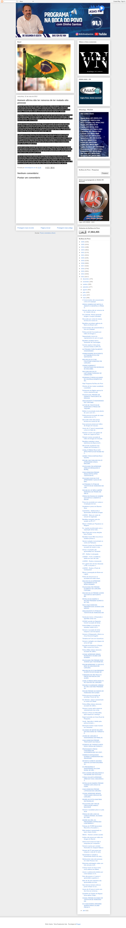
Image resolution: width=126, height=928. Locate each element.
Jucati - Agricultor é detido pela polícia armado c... (92, 722)
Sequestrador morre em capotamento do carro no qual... (93, 337)
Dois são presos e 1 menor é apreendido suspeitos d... (91, 877)
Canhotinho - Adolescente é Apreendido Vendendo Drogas (92, 511)
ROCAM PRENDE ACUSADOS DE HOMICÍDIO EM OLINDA (93, 691)
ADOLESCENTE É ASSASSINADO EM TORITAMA (93, 401)
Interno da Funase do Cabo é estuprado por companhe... (91, 842)
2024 (83, 247)
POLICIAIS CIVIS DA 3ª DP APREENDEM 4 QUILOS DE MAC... (91, 479)
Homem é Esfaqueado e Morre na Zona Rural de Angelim (93, 635)
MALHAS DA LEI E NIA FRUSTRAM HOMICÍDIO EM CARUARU (92, 361)
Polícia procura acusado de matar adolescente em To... (92, 416)
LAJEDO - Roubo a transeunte (91, 561)
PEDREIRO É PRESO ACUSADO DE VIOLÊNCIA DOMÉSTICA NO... (92, 379)
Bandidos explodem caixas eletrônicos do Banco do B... (91, 442)
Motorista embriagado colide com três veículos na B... (92, 864)
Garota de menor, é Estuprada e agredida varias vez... (92, 617)
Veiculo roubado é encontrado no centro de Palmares (92, 542)
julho (84, 292)
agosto (85, 289)
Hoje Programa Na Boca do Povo (92, 383)
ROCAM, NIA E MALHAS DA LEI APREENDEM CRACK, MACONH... (92, 462)
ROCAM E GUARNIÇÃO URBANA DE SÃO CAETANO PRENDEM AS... (92, 686)
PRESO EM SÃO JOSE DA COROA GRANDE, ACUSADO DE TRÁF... (92, 815)
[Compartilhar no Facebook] (52, 168)
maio (84, 297)
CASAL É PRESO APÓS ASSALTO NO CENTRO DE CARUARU (93, 681)
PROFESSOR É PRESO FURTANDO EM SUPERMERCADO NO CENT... (92, 750)
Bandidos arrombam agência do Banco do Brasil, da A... (92, 324)
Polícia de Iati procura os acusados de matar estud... (91, 577)
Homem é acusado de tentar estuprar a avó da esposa (91, 630)
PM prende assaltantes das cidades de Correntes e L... (91, 446)
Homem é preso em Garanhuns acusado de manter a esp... (92, 546)
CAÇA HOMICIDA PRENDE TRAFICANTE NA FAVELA (91, 741)
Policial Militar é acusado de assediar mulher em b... (91, 626)
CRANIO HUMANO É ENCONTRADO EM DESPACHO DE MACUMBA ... (93, 367)
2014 (83, 274)
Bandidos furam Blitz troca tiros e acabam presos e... (92, 537)
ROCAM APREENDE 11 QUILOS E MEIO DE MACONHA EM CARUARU (93, 666)
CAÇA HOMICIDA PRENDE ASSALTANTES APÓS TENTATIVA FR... (90, 474)
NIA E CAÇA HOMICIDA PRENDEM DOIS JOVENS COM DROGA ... (93, 606)
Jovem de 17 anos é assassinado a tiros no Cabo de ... (92, 429)
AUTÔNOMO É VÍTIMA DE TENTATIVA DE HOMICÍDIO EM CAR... (93, 485)
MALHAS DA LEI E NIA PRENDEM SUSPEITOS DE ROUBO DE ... (93, 671)
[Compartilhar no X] (50, 168)
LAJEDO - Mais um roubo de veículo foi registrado (91, 516)
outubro (85, 284)
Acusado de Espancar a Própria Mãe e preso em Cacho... (92, 646)
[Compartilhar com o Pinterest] (54, 168)
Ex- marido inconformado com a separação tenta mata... (92, 529)
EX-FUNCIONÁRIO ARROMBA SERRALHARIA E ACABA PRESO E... (91, 905)
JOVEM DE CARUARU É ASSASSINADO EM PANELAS (92, 736)
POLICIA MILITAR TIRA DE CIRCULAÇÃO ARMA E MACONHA (90, 805)
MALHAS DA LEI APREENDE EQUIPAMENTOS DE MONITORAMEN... (91, 582)
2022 (83, 252)
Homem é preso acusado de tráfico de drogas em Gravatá (92, 438)
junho (85, 295)
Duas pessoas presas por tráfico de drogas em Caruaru (92, 424)
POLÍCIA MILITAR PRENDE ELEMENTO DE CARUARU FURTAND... (91, 588)
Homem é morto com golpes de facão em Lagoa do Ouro (92, 433)
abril (84, 910)
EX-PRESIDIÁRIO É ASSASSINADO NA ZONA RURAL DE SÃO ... (91, 768)
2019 (83, 260)
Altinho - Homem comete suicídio (92, 834)
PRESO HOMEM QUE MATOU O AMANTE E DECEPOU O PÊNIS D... (93, 306)
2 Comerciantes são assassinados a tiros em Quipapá (93, 300)
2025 (83, 244)
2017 (83, 266)
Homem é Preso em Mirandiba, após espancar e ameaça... (92, 713)
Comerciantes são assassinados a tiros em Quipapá (93, 328)
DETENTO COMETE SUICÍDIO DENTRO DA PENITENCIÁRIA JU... (92, 762)
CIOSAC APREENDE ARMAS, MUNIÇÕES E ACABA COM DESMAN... (91, 655)
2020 (83, 258)
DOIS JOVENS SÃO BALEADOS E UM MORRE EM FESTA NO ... (93, 773)
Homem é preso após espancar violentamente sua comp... (92, 709)
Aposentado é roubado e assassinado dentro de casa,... (92, 855)
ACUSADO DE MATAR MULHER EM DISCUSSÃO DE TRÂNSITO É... (93, 731)
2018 (83, 263)
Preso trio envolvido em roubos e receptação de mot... (92, 503)
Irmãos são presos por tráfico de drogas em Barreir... (92, 838)
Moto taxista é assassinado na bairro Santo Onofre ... (91, 831)
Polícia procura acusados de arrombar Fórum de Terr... (91, 696)
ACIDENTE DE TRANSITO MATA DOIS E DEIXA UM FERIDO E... (92, 745)
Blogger (78, 924)
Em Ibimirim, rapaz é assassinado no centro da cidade (92, 700)
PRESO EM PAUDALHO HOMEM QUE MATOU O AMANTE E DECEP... (92, 497)
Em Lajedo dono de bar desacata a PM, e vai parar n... (92, 564)
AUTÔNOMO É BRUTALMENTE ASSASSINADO (92, 350)
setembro (86, 287)
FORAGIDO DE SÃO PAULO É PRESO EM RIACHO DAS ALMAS (91, 676)
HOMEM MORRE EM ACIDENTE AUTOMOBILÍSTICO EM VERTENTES (92, 355)
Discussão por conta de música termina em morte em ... (92, 319)
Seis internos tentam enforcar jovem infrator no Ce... (91, 885)
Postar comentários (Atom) (47, 233)
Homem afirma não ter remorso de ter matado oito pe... (93, 311)
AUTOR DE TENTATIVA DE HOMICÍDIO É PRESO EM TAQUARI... (91, 406)
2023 (83, 250)
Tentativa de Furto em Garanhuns (92, 638)
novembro (86, 281)
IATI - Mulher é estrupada (90, 554)
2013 (83, 276)
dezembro (86, 279)
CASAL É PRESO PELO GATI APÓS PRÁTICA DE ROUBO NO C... (93, 451)
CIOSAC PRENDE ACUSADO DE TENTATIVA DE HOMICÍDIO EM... (92, 899)
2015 (83, 271)
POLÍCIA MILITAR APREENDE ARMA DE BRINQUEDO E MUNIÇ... (91, 468)
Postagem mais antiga (65, 228)
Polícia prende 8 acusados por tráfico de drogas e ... (91, 332)
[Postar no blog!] (48, 168)
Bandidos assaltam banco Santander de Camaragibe (91, 341)
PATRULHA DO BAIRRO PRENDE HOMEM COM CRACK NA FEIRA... (92, 784)
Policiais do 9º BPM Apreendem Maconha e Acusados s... (92, 826)
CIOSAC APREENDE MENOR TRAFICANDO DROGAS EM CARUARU (92, 795)
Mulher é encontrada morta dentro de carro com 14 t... (93, 412)
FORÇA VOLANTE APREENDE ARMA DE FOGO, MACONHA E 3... (92, 778)
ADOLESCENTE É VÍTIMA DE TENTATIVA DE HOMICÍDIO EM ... (93, 612)
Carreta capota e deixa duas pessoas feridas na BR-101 (91, 345)
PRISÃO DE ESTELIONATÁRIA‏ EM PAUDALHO (92, 800)
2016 (83, 268)
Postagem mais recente (25, 228)
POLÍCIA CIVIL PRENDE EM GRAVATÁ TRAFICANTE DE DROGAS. (91, 396)
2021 (83, 255)
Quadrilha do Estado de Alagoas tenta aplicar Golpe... (92, 894)
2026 (83, 242)
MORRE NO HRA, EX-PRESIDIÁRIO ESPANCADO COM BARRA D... (91, 821)
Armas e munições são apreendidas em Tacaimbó (91, 550)
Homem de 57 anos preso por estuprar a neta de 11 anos (91, 851)
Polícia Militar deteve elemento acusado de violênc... (91, 650)
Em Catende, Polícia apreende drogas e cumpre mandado (91, 315)
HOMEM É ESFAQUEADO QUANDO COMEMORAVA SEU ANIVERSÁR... (92, 756)
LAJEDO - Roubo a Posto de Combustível (91, 569)
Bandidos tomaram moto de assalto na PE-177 (91, 520)
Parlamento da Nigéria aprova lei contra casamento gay (92, 391)
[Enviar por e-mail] (46, 168)
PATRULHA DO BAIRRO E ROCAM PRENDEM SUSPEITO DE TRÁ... (92, 600)
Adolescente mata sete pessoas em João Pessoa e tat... (92, 859)
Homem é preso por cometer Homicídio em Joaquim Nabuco (92, 846)
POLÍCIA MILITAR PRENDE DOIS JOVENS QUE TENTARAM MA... (93, 661)
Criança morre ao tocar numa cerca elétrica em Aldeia (91, 868)
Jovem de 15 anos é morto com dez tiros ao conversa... (92, 890)
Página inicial (45, 228)
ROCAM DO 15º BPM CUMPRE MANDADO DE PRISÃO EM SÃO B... (92, 491)
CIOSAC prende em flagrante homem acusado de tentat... (91, 622)
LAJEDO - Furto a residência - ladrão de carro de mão (91, 557)
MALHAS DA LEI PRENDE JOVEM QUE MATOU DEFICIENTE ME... (93, 594)
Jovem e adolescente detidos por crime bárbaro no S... (92, 872)
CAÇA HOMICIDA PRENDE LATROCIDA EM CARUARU (91, 790)
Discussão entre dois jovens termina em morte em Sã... (91, 420)
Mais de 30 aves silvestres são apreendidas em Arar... (91, 881)
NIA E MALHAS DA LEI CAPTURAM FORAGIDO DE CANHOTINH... (92, 373)
